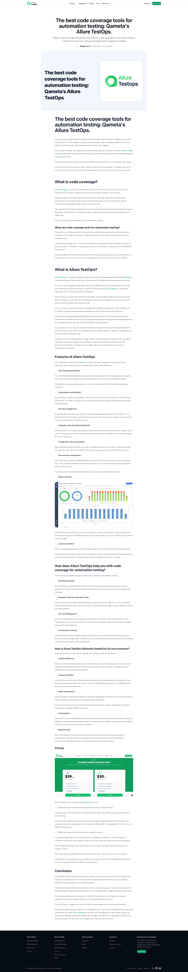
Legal (140, 968)
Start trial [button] (156, 3)
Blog (83, 944)
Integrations (83, 3)
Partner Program (60, 955)
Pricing (91, 3)
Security (146, 968)
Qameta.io (128, 277)
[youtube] (160, 968)
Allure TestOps (60, 277)
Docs (98, 3)
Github (29, 951)
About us (85, 941)
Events (84, 948)
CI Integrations (60, 941)
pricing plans (87, 802)
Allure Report (112, 288)
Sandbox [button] (147, 3)
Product (72, 3)
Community (31, 948)
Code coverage (61, 189)
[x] (153, 968)
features (83, 362)
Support (112, 948)
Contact (112, 941)
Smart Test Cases (60, 944)
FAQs (56, 958)
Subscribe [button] (141, 951)
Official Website (32, 941)
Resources (105, 3)
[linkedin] (156, 968)
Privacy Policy (131, 968)
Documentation (32, 944)
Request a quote (115, 944)
